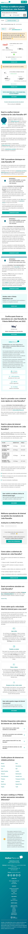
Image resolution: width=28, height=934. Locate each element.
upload (3, 202)
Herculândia (18, 766)
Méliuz (14, 908)
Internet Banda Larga (8, 24)
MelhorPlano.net (15, 121)
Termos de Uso (14, 889)
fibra (22, 199)
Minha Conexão (14, 905)
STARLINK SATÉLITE (9, 594)
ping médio (16, 266)
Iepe (16, 768)
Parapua (3, 779)
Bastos (2, 763)
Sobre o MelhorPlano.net (14, 880)
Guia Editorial (14, 883)
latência (7, 282)
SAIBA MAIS (14, 306)
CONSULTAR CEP (14, 577)
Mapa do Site (14, 893)
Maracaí (3, 773)
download (21, 201)
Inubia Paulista (4, 771)
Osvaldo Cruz (19, 776)
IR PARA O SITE (14, 62)
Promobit (14, 910)
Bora (17, 763)
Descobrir (14, 710)
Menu (23, 1)
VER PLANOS (14, 334)
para (14, 29)
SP (14, 24)
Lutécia (17, 771)
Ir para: (2, 20)
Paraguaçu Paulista (20, 779)
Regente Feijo (19, 784)
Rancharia (3, 784)
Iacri (2, 768)
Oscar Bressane (4, 776)
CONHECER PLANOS (14, 212)
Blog (14, 892)
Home (2, 24)
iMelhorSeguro (14, 914)
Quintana (18, 781)
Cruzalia (3, 766)
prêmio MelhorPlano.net (18, 410)
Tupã (17, 786)
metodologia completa (10, 149)
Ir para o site (14, 86)
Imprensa (14, 882)
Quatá (2, 781)
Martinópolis (18, 773)
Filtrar (3, 28)
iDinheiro (14, 911)
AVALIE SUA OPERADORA (14, 541)
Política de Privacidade (14, 888)
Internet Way (4, 598)
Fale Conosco (14, 891)
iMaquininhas (14, 913)
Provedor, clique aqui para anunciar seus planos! (14, 101)
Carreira (14, 898)
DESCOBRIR (14, 96)
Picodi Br (14, 909)
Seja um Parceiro (14, 900)
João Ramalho (19, 24)
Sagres (2, 786)
